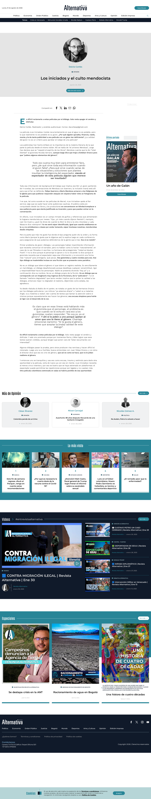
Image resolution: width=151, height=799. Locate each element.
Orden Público (42, 16)
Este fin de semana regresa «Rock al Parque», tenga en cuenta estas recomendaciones (16, 484)
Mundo (76, 16)
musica (16, 475)
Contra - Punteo (120, 542)
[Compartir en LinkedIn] (65, 108)
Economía (28, 16)
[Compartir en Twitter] (61, 108)
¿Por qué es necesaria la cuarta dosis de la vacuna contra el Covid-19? (45, 482)
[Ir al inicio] (75, 8)
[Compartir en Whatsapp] (74, 108)
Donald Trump (121, 20)
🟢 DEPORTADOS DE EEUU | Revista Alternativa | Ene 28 (129, 547)
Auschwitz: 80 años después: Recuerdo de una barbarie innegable (75, 419)
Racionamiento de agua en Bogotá (75, 692)
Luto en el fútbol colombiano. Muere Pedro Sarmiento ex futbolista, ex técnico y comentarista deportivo (105, 484)
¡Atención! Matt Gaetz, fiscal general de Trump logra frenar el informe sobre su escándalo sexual (75, 484)
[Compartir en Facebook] (56, 108)
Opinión (114, 16)
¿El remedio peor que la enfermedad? (135, 480)
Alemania (76, 414)
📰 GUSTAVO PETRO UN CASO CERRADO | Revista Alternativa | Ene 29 (130, 529)
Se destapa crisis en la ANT (26, 692)
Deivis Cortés (75, 67)
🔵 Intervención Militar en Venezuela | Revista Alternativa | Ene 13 (130, 583)
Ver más (142, 393)
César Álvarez (25, 411)
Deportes (87, 16)
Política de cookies (74, 737)
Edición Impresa (128, 16)
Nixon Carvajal (75, 410)
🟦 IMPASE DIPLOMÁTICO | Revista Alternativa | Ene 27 (128, 565)
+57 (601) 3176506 (9, 747)
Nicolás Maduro (76, 20)
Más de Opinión (11, 393)
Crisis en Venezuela (37, 20)
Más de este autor (74, 91)
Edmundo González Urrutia (58, 20)
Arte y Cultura (101, 16)
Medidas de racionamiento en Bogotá (76, 687)
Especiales (8, 618)
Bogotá (66, 16)
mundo (6, 570)
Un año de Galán (118, 185)
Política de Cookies (89, 795)
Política (16, 16)
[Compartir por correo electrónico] (70, 108)
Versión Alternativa (121, 524)
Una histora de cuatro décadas (125, 694)
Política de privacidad (53, 737)
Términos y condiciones (30, 737)
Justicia (55, 16)
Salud (136, 475)
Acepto (119, 793)
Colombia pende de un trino (25, 419)
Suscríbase (142, 8)
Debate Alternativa (106, 20)
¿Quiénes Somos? (9, 737)
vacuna (46, 475)
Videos (6, 519)
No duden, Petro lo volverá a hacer (125, 419)
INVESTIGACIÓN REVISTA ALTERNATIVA (26, 687)
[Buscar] (147, 16)
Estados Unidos (76, 475)
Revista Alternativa (20, 586)
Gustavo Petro (90, 20)
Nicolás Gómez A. (125, 411)
